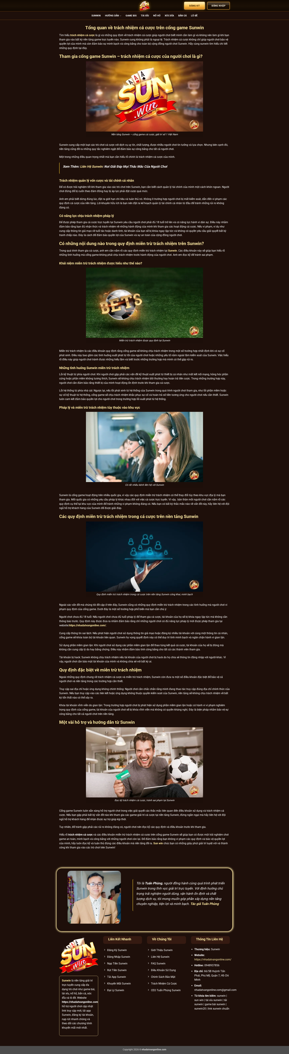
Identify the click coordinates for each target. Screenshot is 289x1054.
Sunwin (96, 15)
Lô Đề (194, 15)
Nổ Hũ (156, 15)
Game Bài (131, 15)
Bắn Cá (182, 15)
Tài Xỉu (145, 15)
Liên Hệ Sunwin (91, 166)
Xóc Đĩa (169, 15)
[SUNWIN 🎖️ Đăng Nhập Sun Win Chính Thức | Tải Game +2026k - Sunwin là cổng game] (144, 6)
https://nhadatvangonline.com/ (212, 959)
